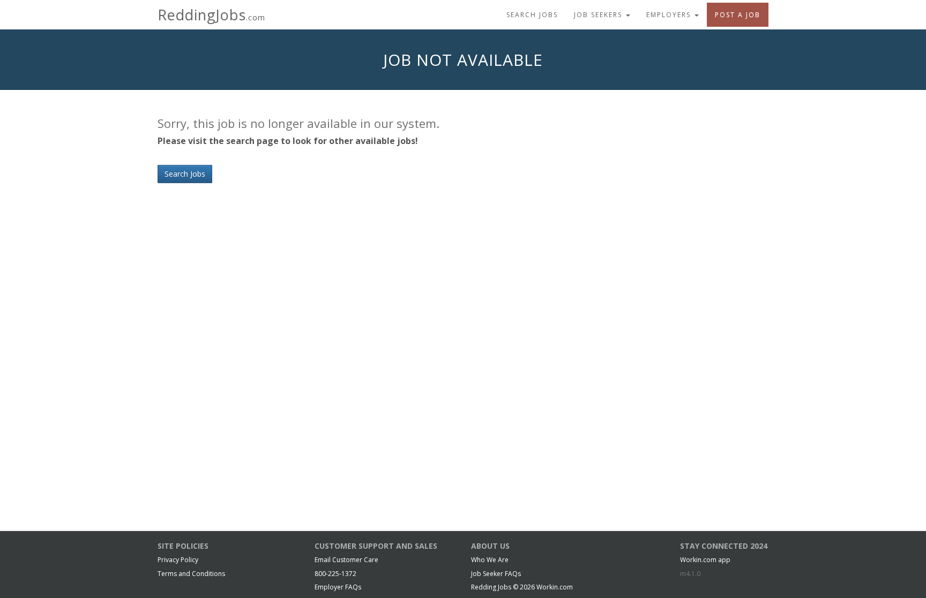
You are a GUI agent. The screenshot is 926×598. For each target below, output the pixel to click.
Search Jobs (532, 14)
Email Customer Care (346, 559)
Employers (669, 14)
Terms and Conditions (191, 573)
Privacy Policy (178, 559)
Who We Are (490, 559)
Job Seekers (599, 14)
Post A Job (737, 14)
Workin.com (554, 587)
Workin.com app (705, 559)
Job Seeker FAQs (496, 573)
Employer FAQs (338, 587)
